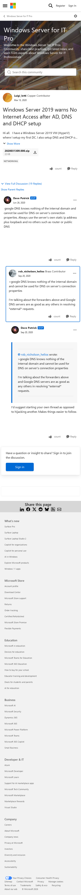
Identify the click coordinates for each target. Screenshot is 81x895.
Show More (13, 143)
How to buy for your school (17, 670)
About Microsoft (12, 830)
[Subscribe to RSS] (53, 509)
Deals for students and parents (19, 682)
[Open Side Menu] (5, 5)
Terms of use (10, 885)
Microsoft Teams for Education (18, 657)
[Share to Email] (59, 509)
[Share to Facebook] (28, 509)
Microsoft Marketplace (15, 795)
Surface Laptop (11, 532)
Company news (11, 836)
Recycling (56, 885)
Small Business (11, 747)
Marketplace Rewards (14, 801)
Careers (8, 824)
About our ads (11, 889)
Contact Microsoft (25, 881)
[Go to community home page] (13, 5)
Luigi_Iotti (20, 95)
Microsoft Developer (14, 771)
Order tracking (11, 610)
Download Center (13, 592)
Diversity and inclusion (15, 854)
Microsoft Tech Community (17, 789)
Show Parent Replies (12, 189)
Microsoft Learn (12, 777)
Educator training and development (21, 676)
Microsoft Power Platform (16, 729)
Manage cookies (55, 881)
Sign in (19, 467)
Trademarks (25, 885)
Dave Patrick (21, 198)
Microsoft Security (13, 711)
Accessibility (10, 861)
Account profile (11, 586)
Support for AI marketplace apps (19, 783)
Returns (8, 604)
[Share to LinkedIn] (22, 509)
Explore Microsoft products (17, 562)
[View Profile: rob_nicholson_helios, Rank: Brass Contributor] (12, 273)
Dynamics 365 (11, 717)
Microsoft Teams (12, 735)
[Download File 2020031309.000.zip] (34, 152)
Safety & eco (41, 885)
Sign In (72, 5)
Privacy (40, 881)
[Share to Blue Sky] (47, 509)
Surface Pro (10, 526)
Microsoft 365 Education (16, 663)
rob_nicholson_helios (31, 271)
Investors (9, 848)
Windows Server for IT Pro (19, 16)
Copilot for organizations (16, 544)
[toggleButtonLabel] (75, 16)
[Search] (50, 5)
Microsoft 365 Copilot (14, 741)
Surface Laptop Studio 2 (15, 538)
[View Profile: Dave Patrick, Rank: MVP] (7, 200)
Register (60, 5)
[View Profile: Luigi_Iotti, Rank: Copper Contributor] (7, 97)
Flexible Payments (13, 628)
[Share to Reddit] (41, 509)
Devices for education (14, 651)
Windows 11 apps (13, 568)
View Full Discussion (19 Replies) (23, 183)
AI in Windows (11, 556)
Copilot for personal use (15, 550)
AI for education (12, 688)
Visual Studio (11, 807)
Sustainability (11, 867)
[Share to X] (34, 509)
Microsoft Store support (15, 598)
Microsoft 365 (11, 723)
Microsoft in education (15, 645)
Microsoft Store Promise (16, 622)
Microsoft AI (10, 705)
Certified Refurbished (14, 616)
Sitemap (8, 881)
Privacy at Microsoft (14, 842)
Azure (7, 765)
